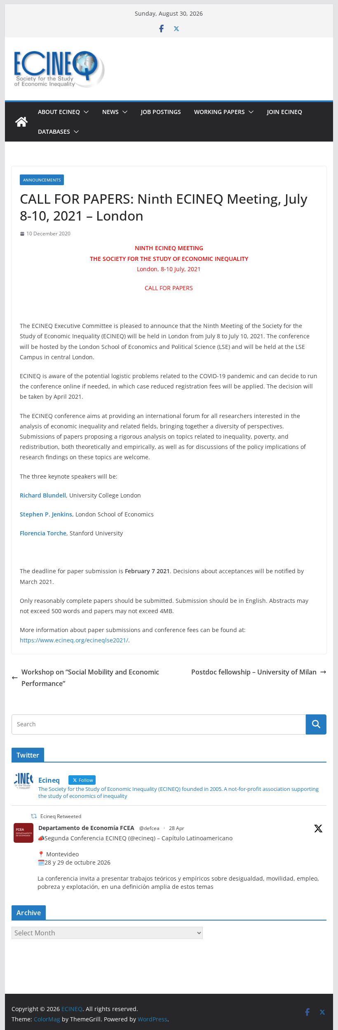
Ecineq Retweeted (60, 816)
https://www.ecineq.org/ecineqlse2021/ (74, 640)
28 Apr (176, 828)
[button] (84, 112)
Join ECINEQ (284, 112)
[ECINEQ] (21, 122)
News (110, 112)
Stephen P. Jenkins (46, 514)
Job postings (161, 112)
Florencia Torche (43, 533)
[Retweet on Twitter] (34, 816)
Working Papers (219, 112)
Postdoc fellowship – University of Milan (254, 672)
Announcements (42, 180)
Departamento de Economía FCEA (86, 828)
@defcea (149, 828)
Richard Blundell (43, 495)
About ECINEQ (59, 112)
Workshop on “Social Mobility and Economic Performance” (90, 677)
